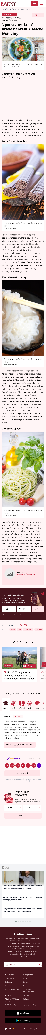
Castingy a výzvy (29, 982)
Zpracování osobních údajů (28, 990)
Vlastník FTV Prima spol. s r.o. (12, 1000)
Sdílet (37, 15)
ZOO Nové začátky (24, 943)
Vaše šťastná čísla (33, 759)
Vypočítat (23, 816)
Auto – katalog (35, 943)
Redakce (26, 999)
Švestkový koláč (23, 957)
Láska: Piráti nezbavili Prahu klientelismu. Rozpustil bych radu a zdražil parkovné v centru (22, 887)
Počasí (35, 941)
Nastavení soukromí (30, 1005)
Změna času (22, 941)
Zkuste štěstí (22, 773)
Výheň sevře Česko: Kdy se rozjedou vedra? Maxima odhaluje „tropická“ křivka (22, 898)
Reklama (8, 982)
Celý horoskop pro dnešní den (19, 745)
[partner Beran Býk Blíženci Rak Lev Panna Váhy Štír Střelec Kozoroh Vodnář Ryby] (32, 808)
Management (28, 975)
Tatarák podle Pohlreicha (19, 949)
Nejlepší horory (35, 938)
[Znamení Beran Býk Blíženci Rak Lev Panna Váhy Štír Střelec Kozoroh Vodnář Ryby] (24, 609)
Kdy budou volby (11, 943)
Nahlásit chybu (10, 1005)
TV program (13, 941)
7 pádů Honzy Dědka (13, 946)
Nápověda (26, 995)
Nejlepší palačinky (30, 954)
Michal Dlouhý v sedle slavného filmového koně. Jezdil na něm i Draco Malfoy (19, 675)
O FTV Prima (10, 975)
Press (25, 978)
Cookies (8, 995)
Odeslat (38, 609)
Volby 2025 (25, 946)
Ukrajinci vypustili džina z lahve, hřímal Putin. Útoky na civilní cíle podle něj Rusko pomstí (22, 910)
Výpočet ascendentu (31, 951)
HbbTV (7, 986)
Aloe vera (32, 949)
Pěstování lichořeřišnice (15, 951)
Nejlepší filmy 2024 (22, 938)
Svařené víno (34, 946)
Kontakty (26, 986)
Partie (29, 941)
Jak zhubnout (10, 938)
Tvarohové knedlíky (16, 954)
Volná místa (9, 978)
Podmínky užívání (12, 989)
